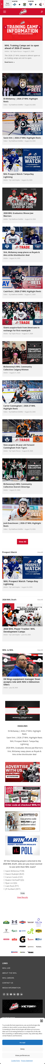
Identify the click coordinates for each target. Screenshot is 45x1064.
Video (5, 105)
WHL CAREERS (8, 978)
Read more (9, 62)
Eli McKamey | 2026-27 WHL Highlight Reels (24, 732)
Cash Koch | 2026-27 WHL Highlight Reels (22, 291)
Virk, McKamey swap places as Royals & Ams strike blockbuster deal (24, 753)
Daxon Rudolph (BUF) (14, 874)
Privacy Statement (27, 1061)
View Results (22, 897)
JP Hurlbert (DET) (12, 889)
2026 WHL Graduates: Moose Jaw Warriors (24, 747)
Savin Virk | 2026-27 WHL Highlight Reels (22, 138)
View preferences (22, 1055)
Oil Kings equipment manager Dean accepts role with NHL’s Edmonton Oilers (21, 682)
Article (7, 51)
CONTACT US (7, 983)
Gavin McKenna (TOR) (14, 871)
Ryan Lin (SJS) (11, 883)
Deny (22, 1049)
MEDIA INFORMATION (11, 987)
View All (40, 552)
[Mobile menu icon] (4, 11)
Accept (22, 1042)
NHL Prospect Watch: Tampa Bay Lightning (20, 582)
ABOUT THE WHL (9, 973)
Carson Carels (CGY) (14, 877)
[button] (41, 1020)
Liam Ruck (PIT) (12, 886)
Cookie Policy (15, 1061)
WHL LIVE (6, 968)
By (16, 51)
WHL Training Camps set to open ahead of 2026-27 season (22, 47)
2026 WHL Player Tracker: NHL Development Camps (19, 630)
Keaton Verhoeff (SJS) (14, 880)
